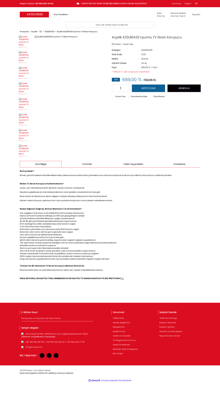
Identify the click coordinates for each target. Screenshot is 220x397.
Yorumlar (87, 164)
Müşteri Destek (36, 3)
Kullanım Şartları (167, 327)
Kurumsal (176, 3)
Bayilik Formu (119, 331)
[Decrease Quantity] (114, 88)
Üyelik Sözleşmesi (121, 344)
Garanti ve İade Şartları (170, 331)
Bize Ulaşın (118, 353)
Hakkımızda (118, 318)
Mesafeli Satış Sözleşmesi (125, 349)
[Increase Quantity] (126, 88)
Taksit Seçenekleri (133, 164)
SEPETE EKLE (148, 88)
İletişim (188, 3)
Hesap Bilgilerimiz (121, 322)
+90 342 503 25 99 (34, 341)
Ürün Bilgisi (40, 164)
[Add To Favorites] (137, 96)
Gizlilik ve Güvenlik (121, 335)
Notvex (144, 58)
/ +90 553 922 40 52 (54, 341)
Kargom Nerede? (167, 322)
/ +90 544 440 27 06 (75, 341)
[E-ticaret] (109, 380)
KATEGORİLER (35, 14)
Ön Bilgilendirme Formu (124, 340)
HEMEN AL (184, 88)
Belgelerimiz (119, 327)
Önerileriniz (179, 164)
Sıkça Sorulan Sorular (169, 335)
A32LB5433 (146, 50)
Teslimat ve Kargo (168, 318)
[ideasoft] (94, 380)
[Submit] (91, 319)
